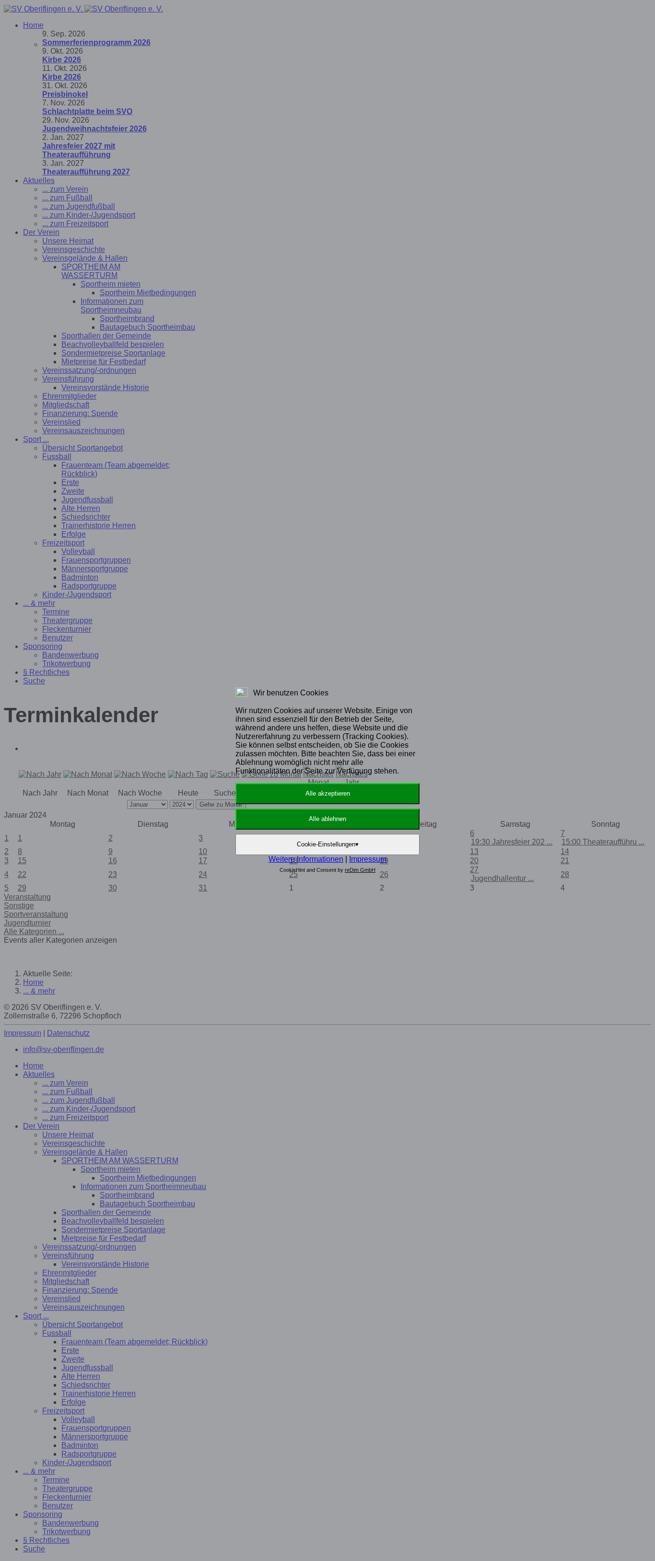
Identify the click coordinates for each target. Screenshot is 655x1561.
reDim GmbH (360, 870)
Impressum (367, 859)
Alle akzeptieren (327, 793)
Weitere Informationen (306, 859)
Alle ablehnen (327, 818)
